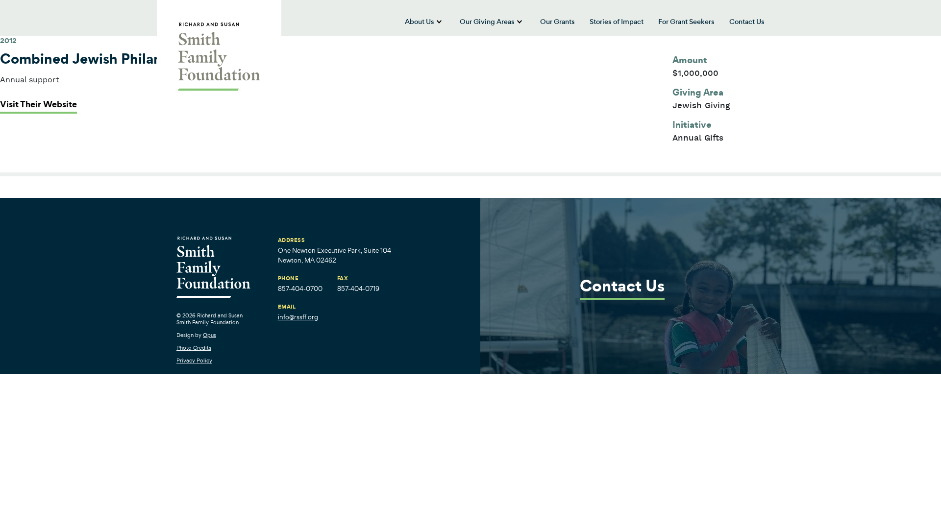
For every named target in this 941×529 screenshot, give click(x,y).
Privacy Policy (194, 360)
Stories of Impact (617, 21)
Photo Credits (193, 347)
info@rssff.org (298, 317)
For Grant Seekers (686, 21)
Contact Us (747, 21)
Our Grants (557, 21)
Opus (209, 335)
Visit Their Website (38, 104)
